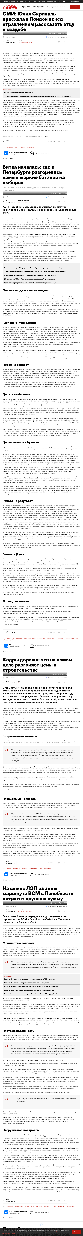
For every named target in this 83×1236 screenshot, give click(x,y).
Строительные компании (20, 869)
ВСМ (32, 1206)
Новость (22, 147)
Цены (40, 869)
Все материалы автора (25, 42)
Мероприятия (52, 7)
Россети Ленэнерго (38, 932)
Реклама (62, 7)
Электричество (19, 1206)
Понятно (77, 1232)
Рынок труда (47, 869)
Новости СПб (41, 638)
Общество (5, 640)
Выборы (12, 640)
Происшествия (31, 147)
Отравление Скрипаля (12, 147)
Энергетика (10, 1206)
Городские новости (17, 638)
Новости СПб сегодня (30, 638)
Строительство (33, 869)
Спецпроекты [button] (39, 7)
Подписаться (41, 1)
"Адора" (45, 729)
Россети (27, 1206)
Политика (60, 638)
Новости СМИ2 (8, 159)
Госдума (9, 638)
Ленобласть (39, 1206)
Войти (75, 7)
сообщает (43, 55)
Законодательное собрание (72, 638)
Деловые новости (51, 638)
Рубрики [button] (26, 7)
